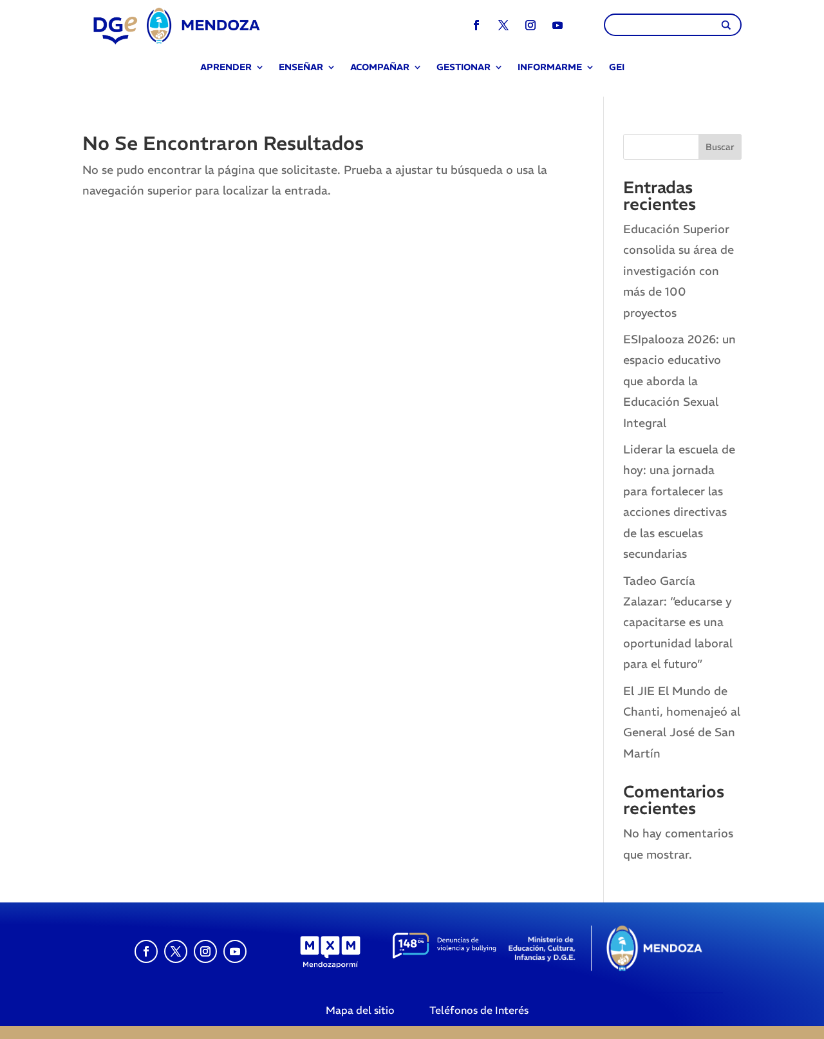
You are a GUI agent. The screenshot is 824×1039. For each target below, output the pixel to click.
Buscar (720, 147)
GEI (616, 68)
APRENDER (226, 68)
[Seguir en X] (503, 25)
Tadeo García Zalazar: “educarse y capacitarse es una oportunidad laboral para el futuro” (678, 622)
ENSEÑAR (301, 68)
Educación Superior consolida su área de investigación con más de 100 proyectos (678, 271)
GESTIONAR (463, 68)
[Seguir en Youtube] (557, 25)
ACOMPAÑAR (379, 68)
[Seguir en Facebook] (476, 25)
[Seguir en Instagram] (530, 25)
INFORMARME (550, 68)
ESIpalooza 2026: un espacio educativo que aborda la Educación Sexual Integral (679, 381)
